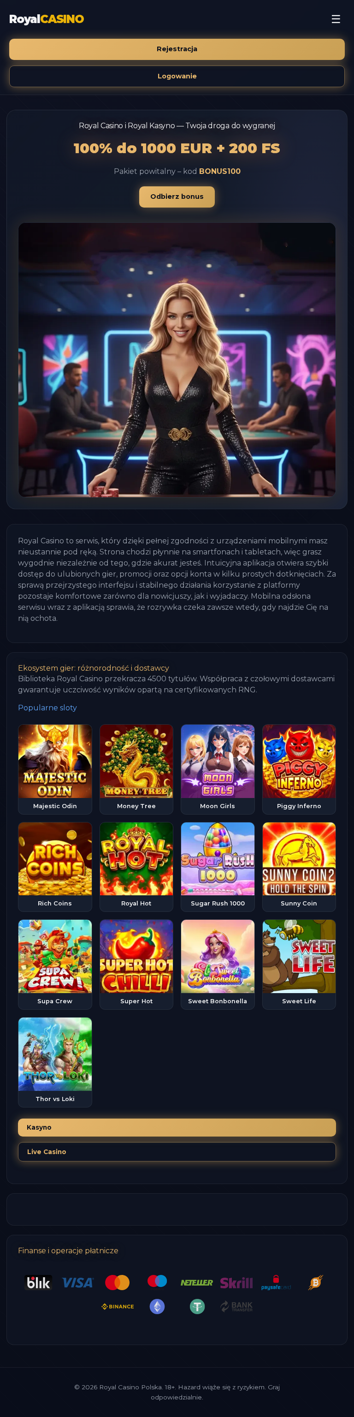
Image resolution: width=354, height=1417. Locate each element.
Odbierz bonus (177, 196)
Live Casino (46, 1151)
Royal (46, 19)
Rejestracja (177, 49)
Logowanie (177, 76)
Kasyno (39, 1127)
